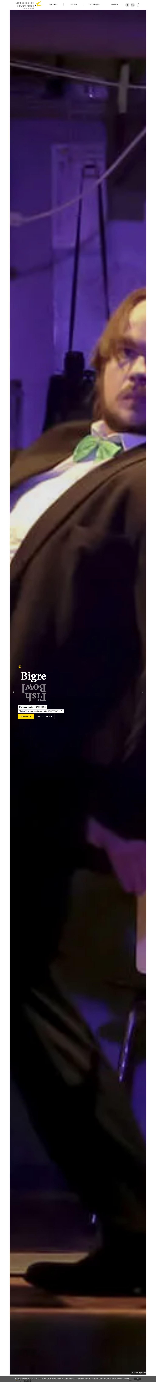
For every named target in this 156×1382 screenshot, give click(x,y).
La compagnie (94, 4)
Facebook (127, 5)
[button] (14, 692)
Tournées (73, 4)
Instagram (133, 5)
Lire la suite (25, 710)
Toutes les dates (43, 710)
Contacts (114, 4)
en (138, 6)
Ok (138, 1379)
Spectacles (53, 4)
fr (138, 3)
